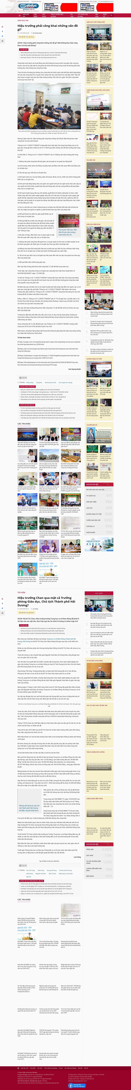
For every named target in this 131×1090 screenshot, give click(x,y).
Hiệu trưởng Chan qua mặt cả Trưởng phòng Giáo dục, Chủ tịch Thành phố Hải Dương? (44, 52)
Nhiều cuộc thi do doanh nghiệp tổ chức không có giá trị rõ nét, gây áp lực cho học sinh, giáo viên (105, 77)
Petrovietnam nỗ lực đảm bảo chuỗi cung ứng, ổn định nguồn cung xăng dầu (41, 399)
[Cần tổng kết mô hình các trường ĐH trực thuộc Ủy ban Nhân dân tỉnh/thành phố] (92, 204)
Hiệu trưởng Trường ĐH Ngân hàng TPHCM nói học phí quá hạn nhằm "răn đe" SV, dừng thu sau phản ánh (27, 921)
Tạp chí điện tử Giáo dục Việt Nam (49, 861)
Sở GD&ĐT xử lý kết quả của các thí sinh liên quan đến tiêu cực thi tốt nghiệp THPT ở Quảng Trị (46, 888)
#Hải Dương (29, 873)
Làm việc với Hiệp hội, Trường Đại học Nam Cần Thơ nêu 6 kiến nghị (105, 212)
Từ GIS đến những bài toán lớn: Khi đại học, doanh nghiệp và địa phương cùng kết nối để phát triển (70, 511)
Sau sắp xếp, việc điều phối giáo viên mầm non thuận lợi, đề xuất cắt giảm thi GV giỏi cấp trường (92, 258)
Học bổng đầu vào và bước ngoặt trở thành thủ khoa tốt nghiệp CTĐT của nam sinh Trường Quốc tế (27, 466)
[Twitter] (2, 36)
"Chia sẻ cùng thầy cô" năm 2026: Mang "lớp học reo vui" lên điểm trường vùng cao (98, 373)
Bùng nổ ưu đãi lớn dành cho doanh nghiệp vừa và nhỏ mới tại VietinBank (40, 389)
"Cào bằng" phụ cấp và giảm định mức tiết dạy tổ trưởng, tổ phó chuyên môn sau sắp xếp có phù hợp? (48, 418)
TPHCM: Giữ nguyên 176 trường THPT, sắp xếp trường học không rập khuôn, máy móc (49, 1032)
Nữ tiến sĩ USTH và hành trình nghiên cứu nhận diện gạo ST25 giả (105, 391)
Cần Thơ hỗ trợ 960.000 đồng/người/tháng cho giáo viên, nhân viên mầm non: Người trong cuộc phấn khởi (98, 237)
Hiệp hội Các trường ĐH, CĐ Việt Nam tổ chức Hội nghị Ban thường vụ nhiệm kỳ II (92, 193)
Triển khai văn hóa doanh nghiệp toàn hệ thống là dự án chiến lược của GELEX (42, 394)
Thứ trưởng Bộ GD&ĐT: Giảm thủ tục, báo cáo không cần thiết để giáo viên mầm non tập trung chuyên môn (105, 280)
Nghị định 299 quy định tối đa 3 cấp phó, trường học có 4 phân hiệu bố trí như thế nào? (101, 332)
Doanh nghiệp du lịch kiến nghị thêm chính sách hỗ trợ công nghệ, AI (92, 457)
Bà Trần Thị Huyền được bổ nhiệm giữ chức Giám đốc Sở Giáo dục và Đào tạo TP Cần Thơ (98, 106)
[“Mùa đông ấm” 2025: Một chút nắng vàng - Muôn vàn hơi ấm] (106, 729)
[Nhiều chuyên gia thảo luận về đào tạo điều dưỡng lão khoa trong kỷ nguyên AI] (27, 523)
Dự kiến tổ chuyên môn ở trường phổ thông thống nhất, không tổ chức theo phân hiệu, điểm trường (101, 323)
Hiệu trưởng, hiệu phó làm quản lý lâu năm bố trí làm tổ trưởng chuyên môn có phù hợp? (101, 314)
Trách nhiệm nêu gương (57, 15)
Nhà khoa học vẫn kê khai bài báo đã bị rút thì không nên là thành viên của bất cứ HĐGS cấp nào (92, 786)
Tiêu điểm (35, 15)
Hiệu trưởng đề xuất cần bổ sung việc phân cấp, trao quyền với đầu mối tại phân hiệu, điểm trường (92, 56)
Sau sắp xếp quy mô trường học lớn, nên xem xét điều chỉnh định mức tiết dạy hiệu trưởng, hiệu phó (101, 625)
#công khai (39, 382)
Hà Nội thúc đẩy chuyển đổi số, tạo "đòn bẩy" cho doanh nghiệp (98, 440)
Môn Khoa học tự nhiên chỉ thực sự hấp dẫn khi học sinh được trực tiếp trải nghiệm (92, 392)
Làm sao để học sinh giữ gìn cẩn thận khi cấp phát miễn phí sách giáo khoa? (41, 410)
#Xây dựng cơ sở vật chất (66, 873)
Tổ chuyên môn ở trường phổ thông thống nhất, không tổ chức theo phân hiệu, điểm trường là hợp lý (98, 36)
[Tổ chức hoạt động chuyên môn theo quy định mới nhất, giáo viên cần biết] (49, 434)
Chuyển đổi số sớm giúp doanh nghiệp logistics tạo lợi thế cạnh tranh (92, 475)
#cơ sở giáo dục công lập (65, 382)
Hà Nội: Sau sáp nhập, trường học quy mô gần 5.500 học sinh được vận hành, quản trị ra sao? (48, 966)
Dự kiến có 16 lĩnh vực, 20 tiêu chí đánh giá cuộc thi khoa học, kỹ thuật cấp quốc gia (49, 489)
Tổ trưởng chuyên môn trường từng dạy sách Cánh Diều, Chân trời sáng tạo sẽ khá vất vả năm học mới (48, 413)
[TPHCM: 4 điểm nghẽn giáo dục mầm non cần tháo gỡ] (106, 248)
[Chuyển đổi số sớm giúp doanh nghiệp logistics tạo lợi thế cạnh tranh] (92, 467)
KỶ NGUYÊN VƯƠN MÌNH (95, 661)
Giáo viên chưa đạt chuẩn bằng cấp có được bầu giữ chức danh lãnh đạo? (40, 55)
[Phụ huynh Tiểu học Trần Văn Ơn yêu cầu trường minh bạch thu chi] (68, 221)
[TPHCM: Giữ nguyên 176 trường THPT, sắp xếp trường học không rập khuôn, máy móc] (49, 1022)
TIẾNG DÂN (90, 849)
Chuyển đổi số (92, 425)
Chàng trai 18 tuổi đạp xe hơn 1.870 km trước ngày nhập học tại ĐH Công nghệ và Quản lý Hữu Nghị (49, 557)
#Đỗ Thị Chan (52, 873)
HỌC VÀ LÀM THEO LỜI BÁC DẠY (97, 705)
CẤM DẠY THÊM (91, 502)
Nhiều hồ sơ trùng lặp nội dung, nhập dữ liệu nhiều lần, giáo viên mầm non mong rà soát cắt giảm (92, 280)
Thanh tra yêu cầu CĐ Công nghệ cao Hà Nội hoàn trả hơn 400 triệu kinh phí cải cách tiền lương (46, 884)
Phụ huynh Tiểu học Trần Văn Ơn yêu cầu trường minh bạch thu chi (38, 57)
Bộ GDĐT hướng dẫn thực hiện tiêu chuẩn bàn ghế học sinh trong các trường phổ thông (70, 465)
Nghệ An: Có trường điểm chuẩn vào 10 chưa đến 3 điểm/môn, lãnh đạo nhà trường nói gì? (105, 56)
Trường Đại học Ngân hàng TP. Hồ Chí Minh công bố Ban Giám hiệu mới (105, 124)
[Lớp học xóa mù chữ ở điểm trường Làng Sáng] (99, 809)
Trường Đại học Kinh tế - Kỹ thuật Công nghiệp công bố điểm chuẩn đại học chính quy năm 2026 (101, 342)
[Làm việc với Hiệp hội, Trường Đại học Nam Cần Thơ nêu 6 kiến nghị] (106, 204)
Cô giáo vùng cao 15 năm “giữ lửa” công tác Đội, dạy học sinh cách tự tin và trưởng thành (92, 411)
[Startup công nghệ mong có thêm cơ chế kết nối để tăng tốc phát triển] (106, 449)
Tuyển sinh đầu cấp (93, 520)
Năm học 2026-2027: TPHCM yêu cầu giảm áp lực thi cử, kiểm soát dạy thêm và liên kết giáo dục (71, 988)
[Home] (2, 26)
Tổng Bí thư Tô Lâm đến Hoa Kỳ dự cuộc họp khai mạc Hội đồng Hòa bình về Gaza (92, 694)
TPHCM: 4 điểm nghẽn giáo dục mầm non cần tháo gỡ (105, 256)
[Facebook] (2, 31)
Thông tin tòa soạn (36, 1)
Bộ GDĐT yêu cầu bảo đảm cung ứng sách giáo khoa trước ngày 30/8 (27, 556)
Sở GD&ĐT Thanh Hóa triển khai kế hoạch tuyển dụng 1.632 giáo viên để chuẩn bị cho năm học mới (48, 580)
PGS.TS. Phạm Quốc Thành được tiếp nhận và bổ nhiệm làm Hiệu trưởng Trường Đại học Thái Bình (105, 147)
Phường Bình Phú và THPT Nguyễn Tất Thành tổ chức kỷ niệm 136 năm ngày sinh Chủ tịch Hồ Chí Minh (92, 739)
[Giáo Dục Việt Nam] (29, 7)
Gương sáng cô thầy (94, 359)
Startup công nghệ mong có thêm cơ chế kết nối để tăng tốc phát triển (105, 457)
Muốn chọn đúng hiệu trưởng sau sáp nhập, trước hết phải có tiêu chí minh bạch (42, 415)
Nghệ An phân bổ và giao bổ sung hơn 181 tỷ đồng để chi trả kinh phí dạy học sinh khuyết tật (48, 988)
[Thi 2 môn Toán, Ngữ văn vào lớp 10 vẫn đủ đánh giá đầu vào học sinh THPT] (71, 1000)
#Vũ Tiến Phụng (30, 870)
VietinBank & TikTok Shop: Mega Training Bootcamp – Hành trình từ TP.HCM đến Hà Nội (44, 392)
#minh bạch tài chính (50, 382)
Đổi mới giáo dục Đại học (95, 489)
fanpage (77, 1085)
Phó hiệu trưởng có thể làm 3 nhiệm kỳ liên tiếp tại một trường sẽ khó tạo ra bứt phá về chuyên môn (101, 351)
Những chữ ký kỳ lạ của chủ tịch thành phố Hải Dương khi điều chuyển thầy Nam (42, 631)
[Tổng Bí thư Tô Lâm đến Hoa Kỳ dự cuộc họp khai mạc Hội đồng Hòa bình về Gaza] (92, 685)
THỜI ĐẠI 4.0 (90, 526)
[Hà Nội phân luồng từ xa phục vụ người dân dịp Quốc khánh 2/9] (27, 1000)
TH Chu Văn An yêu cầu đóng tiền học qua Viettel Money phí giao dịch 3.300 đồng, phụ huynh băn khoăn (71, 534)
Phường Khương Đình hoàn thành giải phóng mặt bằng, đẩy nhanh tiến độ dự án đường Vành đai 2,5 (71, 944)
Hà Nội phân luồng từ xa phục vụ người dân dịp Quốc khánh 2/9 (27, 1010)
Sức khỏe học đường (83, 15)
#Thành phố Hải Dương (65, 870)
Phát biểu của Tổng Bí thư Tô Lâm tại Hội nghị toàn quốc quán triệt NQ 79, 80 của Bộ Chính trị (99, 675)
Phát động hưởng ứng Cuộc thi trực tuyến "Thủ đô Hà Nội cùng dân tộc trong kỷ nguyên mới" (70, 1032)
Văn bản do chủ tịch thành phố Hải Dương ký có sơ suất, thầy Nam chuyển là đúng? (43, 628)
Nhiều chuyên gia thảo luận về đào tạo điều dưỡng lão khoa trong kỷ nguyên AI (26, 533)
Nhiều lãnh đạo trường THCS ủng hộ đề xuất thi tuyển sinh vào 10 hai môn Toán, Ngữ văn (71, 966)
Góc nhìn (44, 15)
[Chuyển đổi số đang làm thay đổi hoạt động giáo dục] (106, 184)
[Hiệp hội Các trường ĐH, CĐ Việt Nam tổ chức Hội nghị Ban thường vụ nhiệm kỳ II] (92, 184)
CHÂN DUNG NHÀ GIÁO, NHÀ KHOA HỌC (98, 91)
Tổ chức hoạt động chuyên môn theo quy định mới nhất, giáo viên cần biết (40, 408)
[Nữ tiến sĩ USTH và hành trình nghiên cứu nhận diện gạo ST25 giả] (106, 383)
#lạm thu (28, 877)
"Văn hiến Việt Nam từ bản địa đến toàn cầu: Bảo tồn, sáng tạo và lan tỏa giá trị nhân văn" (27, 444)
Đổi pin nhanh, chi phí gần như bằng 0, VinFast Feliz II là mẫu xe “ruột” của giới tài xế (43, 397)
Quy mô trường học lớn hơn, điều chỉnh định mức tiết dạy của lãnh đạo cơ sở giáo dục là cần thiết (101, 634)
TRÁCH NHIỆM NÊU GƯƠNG (96, 752)
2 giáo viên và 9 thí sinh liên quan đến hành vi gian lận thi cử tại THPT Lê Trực (41, 891)
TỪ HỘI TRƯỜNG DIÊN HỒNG (93, 862)
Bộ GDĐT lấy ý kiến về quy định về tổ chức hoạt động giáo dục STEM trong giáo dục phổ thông (71, 489)
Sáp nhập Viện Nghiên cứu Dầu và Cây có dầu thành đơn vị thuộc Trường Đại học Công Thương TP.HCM (49, 534)
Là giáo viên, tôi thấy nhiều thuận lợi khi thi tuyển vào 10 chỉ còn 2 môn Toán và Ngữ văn (71, 556)
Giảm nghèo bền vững (95, 798)
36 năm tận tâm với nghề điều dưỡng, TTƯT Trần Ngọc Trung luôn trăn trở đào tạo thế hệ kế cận (106, 412)
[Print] (2, 41)
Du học (72, 15)
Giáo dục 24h (26, 15)
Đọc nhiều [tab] (99, 291)
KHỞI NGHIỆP (90, 532)
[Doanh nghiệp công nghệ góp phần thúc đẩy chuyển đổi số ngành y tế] (106, 467)
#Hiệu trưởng (29, 382)
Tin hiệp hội (91, 160)
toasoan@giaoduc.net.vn (106, 1)
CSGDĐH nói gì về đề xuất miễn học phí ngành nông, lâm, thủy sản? (27, 489)
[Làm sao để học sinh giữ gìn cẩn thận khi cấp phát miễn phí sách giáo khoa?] (71, 434)
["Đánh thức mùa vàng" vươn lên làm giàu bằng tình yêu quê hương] (92, 823)
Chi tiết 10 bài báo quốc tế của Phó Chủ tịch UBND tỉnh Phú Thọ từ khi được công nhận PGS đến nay (92, 126)
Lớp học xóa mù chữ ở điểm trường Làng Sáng (98, 814)
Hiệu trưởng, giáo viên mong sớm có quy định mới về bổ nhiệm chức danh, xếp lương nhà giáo (49, 920)
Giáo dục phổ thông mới (96, 22)
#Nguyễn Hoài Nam (40, 873)
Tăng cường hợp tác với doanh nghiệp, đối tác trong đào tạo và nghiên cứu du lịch (97, 174)
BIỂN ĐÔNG (90, 876)
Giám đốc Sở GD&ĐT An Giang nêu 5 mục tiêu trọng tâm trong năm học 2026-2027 (27, 966)
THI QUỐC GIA (90, 496)
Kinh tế (105, 15)
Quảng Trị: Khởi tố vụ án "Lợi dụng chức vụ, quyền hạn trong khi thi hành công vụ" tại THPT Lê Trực (47, 893)
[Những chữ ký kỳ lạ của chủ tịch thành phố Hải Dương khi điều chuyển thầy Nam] (29, 797)
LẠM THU (89, 508)
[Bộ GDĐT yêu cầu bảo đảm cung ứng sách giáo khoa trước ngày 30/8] (27, 546)
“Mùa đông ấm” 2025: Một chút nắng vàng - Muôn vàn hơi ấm (105, 738)
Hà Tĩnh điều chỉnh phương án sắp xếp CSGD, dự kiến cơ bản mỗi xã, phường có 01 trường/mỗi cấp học (26, 988)
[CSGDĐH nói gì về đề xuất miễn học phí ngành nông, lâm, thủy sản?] (27, 478)
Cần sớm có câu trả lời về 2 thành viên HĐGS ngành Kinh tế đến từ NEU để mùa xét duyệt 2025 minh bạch (99, 766)
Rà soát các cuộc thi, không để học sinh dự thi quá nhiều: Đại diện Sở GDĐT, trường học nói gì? (92, 77)
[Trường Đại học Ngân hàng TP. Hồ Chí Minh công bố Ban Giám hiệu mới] (106, 116)
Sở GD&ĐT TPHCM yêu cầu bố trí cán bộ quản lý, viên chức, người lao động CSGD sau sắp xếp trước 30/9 (27, 1056)
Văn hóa (96, 15)
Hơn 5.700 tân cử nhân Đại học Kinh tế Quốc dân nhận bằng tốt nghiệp (27, 510)
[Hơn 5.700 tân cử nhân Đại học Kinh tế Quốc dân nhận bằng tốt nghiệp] (27, 500)
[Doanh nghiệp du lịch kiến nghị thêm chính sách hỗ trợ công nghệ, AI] (92, 449)
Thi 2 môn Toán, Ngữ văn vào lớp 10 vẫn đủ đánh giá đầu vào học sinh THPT (70, 1011)
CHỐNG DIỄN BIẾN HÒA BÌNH (94, 869)
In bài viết (24, 377)
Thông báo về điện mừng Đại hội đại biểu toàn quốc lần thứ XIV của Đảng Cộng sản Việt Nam (105, 694)
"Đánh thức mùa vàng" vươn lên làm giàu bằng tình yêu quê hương (92, 831)
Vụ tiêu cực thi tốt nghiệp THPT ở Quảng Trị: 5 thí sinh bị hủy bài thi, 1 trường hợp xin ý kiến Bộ (46, 886)
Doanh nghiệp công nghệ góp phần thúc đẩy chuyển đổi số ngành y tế (106, 475)
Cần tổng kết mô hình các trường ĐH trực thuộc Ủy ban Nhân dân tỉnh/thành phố (92, 213)
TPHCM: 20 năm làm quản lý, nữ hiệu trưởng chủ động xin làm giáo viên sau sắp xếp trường (48, 510)
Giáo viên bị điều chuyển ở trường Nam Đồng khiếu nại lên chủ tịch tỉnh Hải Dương (43, 633)
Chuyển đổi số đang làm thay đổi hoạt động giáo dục (106, 191)
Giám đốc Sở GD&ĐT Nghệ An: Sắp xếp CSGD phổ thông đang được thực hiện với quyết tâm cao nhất (27, 1033)
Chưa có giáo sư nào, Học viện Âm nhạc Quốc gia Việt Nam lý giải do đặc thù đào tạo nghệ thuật (48, 466)
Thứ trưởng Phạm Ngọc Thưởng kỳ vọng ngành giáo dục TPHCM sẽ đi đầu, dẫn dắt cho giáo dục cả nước (48, 944)
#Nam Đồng (41, 870)
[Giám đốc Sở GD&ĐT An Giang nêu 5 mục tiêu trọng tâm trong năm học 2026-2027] (27, 956)
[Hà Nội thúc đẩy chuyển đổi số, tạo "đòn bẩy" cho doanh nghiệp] (99, 435)
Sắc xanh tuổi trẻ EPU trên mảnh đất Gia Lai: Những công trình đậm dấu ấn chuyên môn (99, 720)
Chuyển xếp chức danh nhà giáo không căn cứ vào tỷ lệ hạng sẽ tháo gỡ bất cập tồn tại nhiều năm (48, 1056)
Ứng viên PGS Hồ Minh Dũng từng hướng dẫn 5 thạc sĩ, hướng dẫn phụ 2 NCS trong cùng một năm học (92, 147)
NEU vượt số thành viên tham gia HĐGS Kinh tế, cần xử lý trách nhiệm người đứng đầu (105, 785)
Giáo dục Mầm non (93, 224)
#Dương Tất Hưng (51, 870)
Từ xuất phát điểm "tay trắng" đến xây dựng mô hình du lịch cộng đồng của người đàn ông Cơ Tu (105, 833)
